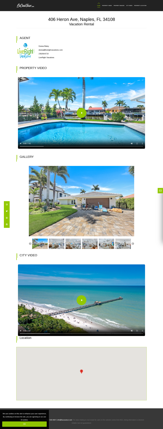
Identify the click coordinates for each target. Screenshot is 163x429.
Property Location (140, 5)
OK (24, 424)
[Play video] (81, 113)
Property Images (119, 5)
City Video (129, 5)
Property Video (107, 5)
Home (98, 5)
